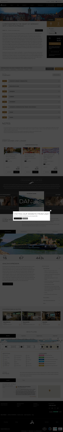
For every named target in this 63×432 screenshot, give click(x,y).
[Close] (50, 210)
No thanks (25, 218)
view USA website (18, 218)
